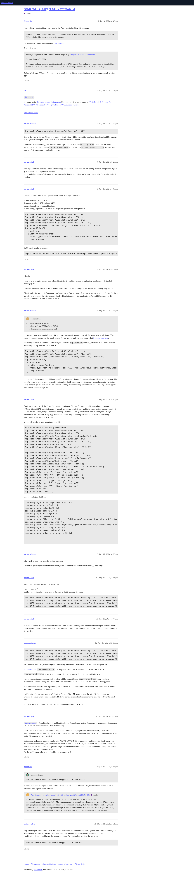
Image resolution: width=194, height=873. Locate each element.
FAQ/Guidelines (49, 864)
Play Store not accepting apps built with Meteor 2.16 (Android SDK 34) (60, 795)
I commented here (100, 338)
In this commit (30, 669)
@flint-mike (29, 97)
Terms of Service (65, 864)
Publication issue (31, 113)
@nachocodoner (31, 723)
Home (26, 864)
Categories (35, 864)
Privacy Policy (80, 864)
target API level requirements (83, 54)
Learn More (58, 43)
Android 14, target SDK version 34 (49, 9)
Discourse (38, 870)
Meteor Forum (7, 3)
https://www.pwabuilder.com (49, 102)
